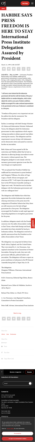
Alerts (3, 8)
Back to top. (17, 313)
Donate (29, 372)
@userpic (4, 343)
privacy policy (10, 429)
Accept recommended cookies (17, 438)
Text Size (6, 353)
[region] (17, 429)
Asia (7, 334)
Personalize (17, 433)
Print (5, 346)
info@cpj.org (4, 416)
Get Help (25, 3)
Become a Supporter (15, 372)
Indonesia (13, 334)
